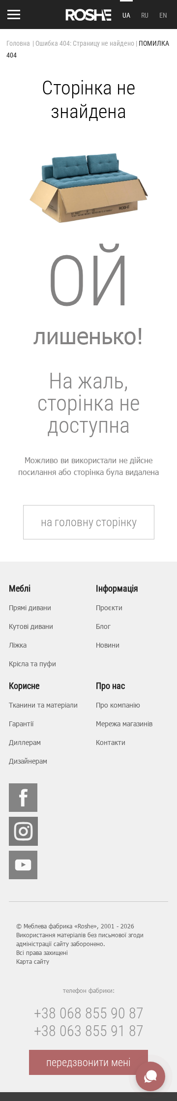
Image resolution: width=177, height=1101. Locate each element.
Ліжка (18, 645)
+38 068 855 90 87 (89, 1013)
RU (144, 15)
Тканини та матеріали (43, 705)
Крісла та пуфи (32, 663)
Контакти (110, 742)
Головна (18, 43)
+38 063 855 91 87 (89, 1031)
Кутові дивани (31, 626)
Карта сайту (32, 961)
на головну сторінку (89, 522)
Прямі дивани (30, 607)
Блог (103, 626)
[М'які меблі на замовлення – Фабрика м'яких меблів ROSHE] (88, 14)
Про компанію (118, 705)
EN (163, 15)
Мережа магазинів (124, 723)
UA (126, 15)
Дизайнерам (28, 761)
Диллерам (25, 742)
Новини (107, 645)
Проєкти (109, 607)
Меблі (19, 589)
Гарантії (21, 723)
